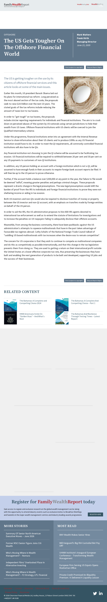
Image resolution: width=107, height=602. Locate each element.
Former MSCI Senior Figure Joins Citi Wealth (23, 544)
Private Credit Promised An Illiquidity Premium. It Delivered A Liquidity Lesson (79, 576)
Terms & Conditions (60, 588)
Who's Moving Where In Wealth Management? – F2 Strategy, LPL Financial (26, 573)
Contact (18, 588)
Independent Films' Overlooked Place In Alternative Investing (25, 564)
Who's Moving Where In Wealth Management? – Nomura (21, 554)
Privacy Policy (11, 592)
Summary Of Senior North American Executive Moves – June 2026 (23, 535)
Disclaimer (24, 592)
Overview (8, 588)
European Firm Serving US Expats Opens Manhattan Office (78, 567)
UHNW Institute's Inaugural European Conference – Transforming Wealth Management (77, 555)
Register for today (53, 502)
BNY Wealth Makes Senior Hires (74, 534)
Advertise (29, 588)
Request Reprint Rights (94, 67)
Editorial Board (42, 588)
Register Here (95, 514)
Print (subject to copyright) (74, 67)
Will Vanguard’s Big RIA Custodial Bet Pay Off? (79, 544)
